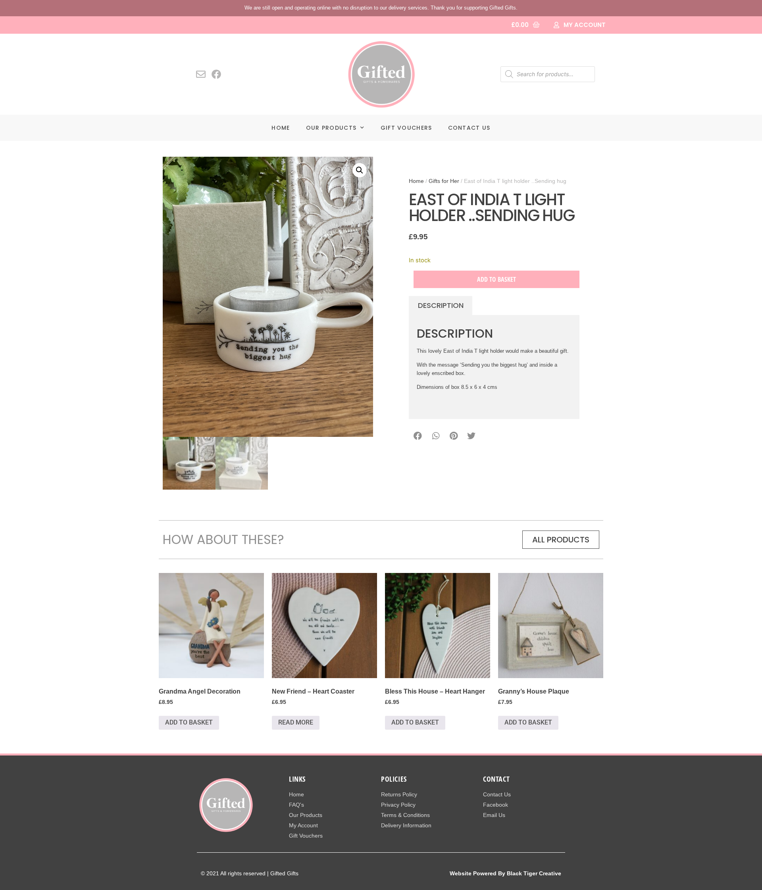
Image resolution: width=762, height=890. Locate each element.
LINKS (297, 779)
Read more (295, 722)
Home (280, 128)
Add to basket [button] (189, 722)
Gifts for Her (444, 181)
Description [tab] (441, 305)
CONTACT (496, 779)
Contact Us (469, 128)
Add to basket (496, 279)
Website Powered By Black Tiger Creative (505, 873)
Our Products (331, 128)
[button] (359, 170)
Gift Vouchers (406, 128)
